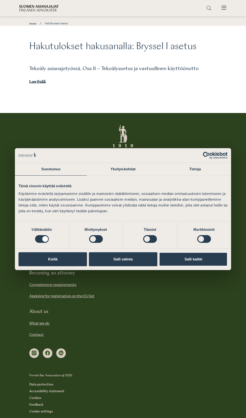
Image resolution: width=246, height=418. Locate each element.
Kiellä (52, 259)
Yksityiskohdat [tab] (123, 169)
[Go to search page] (209, 8)
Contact (36, 334)
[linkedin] (61, 353)
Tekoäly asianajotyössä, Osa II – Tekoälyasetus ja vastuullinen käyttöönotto (114, 68)
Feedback (36, 404)
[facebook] (47, 353)
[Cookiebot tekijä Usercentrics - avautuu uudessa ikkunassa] (206, 155)
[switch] (96, 239)
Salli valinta (123, 259)
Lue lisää (37, 81)
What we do (39, 322)
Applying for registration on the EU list (61, 295)
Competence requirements (52, 284)
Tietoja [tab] (195, 169)
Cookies (35, 398)
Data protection (41, 384)
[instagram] (34, 353)
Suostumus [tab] (51, 169)
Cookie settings (41, 411)
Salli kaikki (193, 259)
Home (32, 24)
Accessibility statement (46, 391)
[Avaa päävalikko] (224, 8)
